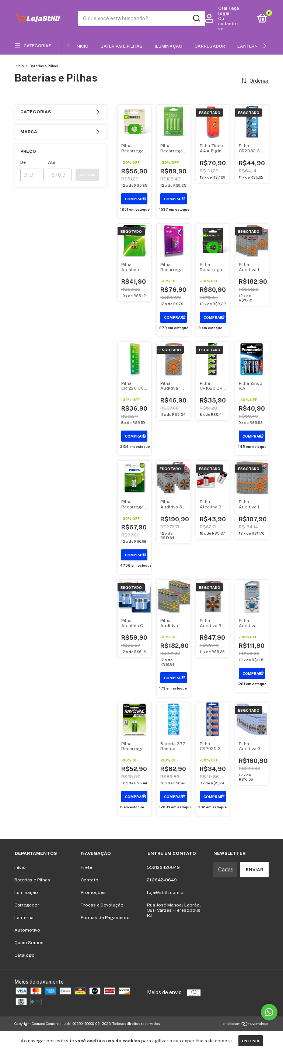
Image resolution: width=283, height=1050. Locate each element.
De (23, 162)
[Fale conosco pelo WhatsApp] (269, 1012)
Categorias (38, 45)
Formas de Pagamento (105, 917)
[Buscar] (196, 18)
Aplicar (87, 175)
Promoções (93, 892)
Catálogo (24, 955)
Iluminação (168, 46)
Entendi (250, 1041)
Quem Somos (28, 942)
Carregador (210, 46)
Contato (89, 880)
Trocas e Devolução (102, 905)
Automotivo (27, 930)
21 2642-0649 (162, 880)
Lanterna (249, 46)
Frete (86, 867)
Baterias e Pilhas (122, 46)
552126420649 (163, 867)
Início (82, 46)
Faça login (228, 11)
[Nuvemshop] (246, 1024)
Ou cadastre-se (229, 23)
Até (51, 162)
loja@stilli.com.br (166, 892)
